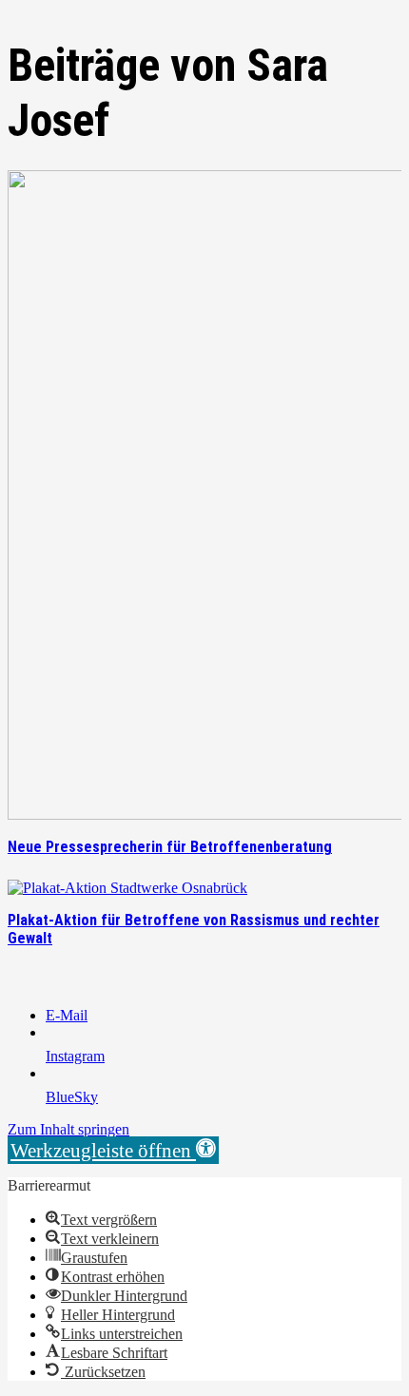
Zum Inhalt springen (68, 1129)
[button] (113, 1150)
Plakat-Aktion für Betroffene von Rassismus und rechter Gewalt (194, 929)
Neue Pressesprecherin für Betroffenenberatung (170, 847)
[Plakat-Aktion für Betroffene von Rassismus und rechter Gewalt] (127, 888)
